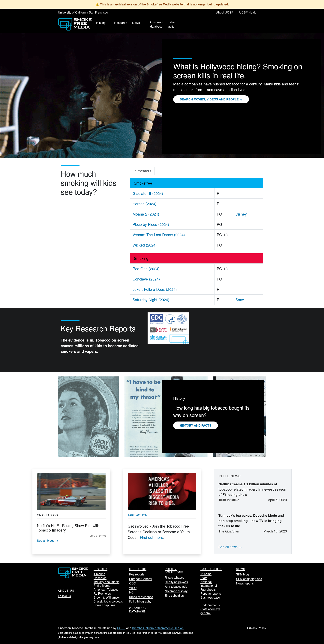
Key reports (136, 574)
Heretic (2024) (144, 203)
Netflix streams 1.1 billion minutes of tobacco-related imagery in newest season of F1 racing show (252, 489)
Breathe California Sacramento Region (158, 628)
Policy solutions (174, 570)
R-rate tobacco (174, 577)
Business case (210, 597)
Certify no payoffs (176, 582)
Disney (241, 214)
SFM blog (242, 574)
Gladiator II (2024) (148, 193)
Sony (240, 299)
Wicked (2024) (145, 245)
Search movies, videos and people (209, 99)
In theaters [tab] (142, 170)
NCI (131, 592)
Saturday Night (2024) (151, 299)
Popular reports (210, 593)
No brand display (176, 591)
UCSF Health (248, 12)
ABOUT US (66, 590)
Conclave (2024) (146, 279)
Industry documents (106, 582)
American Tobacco (106, 589)
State (203, 578)
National (206, 582)
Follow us (64, 596)
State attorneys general (210, 611)
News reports (245, 583)
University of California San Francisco (83, 12)
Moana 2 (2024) (146, 214)
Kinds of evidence (141, 597)
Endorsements (210, 605)
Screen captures (104, 605)
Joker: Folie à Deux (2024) (155, 289)
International (208, 585)
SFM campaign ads (249, 579)
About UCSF (224, 12)
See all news (228, 546)
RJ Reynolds (102, 593)
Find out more (151, 537)
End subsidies (174, 595)
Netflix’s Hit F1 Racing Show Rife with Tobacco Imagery (68, 528)
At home (206, 574)
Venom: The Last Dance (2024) (159, 234)
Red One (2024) (146, 268)
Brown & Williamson (107, 597)
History (100, 569)
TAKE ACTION (211, 569)
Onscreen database (138, 609)
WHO (132, 588)
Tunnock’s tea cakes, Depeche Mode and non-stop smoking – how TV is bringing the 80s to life (251, 520)
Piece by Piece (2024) (151, 224)
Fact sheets (208, 589)
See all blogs (45, 540)
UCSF (121, 628)
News (240, 569)
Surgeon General (140, 579)
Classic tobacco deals (108, 601)
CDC (132, 583)
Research (100, 578)
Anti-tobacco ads (176, 586)
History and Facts (195, 425)
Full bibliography (140, 601)
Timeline (99, 574)
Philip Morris (102, 585)
